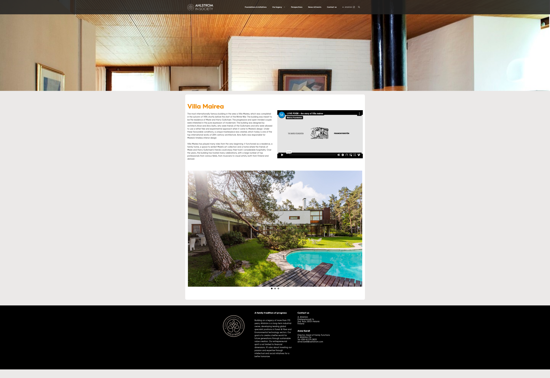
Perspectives (296, 7)
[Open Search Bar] (359, 7)
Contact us (332, 7)
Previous (183, 228)
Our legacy (277, 7)
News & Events (314, 7)
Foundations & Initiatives (256, 7)
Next (366, 228)
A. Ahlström (347, 7)
